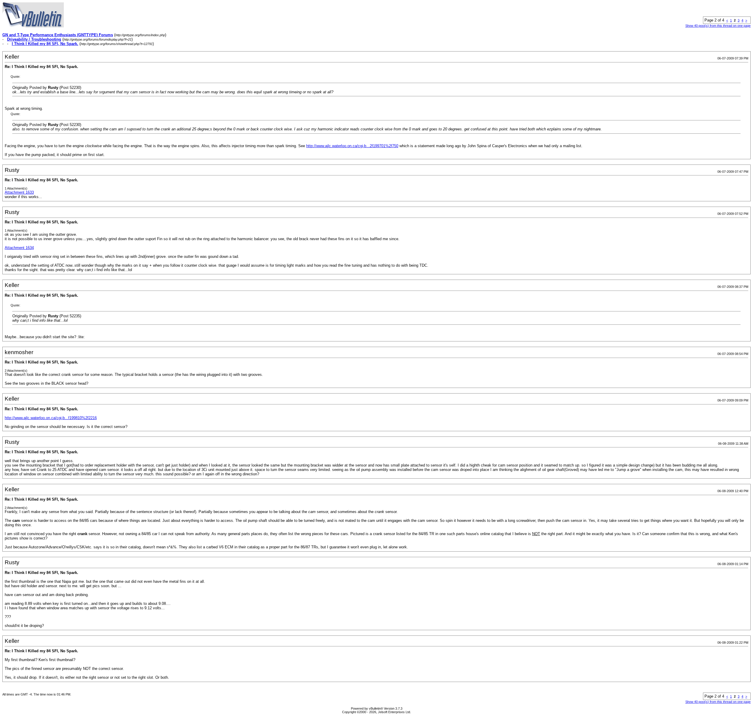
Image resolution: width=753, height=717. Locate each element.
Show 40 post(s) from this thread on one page (718, 25)
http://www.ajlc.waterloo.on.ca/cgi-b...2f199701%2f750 (352, 146)
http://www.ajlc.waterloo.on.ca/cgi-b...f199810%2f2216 (51, 418)
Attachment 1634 (19, 247)
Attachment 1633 (19, 192)
